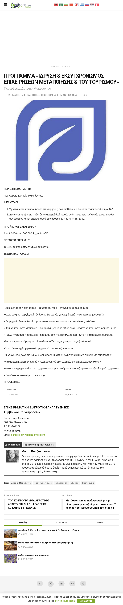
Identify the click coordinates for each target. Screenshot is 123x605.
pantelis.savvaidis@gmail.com (28, 434)
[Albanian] (56, 5)
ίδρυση (75, 483)
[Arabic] (61, 5)
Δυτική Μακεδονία (21, 483)
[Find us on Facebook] (40, 583)
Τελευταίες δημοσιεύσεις (41, 445)
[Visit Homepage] (21, 5)
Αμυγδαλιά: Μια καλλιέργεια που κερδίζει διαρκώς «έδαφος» (49, 530)
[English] (77, 5)
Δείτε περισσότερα (65, 601)
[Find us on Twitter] (51, 584)
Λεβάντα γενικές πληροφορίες (33, 555)
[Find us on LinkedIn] (61, 583)
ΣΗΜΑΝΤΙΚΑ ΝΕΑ (67, 95)
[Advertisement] (61, 36)
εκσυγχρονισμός (43, 483)
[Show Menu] (5, 5)
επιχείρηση (61, 483)
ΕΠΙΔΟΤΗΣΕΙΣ (32, 95)
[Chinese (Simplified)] (72, 5)
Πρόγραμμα (88, 483)
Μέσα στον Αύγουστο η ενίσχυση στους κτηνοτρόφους (45, 543)
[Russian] (87, 5)
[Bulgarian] (66, 5)
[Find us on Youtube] (72, 583)
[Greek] (82, 5)
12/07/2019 (14, 95)
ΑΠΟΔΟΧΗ (86, 601)
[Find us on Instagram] (83, 583)
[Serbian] (92, 5)
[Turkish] (97, 5)
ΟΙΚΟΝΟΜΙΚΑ (48, 95)
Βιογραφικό (14, 445)
